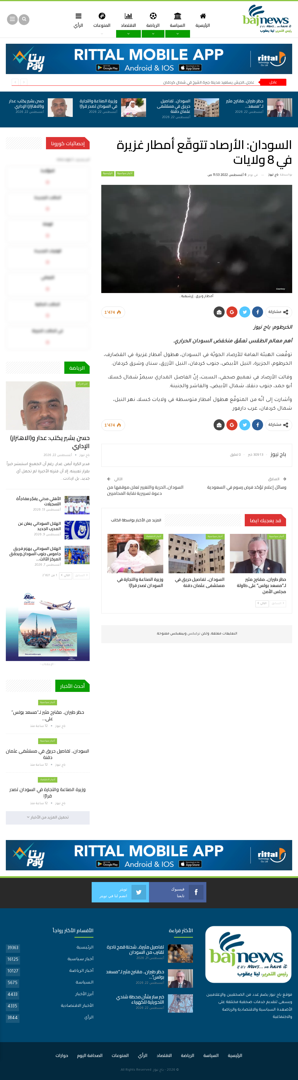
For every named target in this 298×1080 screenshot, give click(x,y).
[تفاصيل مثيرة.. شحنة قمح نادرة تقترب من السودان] (180, 953)
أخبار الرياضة (81, 971)
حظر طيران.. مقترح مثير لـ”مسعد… (244, 103)
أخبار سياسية (124, 173)
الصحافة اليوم (90, 1055)
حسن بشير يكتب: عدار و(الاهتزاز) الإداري (26, 103)
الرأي (78, 25)
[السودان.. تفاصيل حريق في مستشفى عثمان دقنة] (206, 107)
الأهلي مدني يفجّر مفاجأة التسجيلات (38, 501)
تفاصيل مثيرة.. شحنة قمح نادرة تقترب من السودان (135, 949)
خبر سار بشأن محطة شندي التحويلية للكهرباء (140, 999)
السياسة (177, 25)
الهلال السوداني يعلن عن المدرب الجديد (39, 526)
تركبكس (193, 634)
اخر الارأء (83, 384)
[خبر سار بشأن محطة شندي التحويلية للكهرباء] (180, 1003)
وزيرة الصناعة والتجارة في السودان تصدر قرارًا (98, 103)
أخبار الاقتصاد (153, 536)
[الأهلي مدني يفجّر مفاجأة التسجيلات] (77, 505)
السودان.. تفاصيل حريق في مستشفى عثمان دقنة (173, 106)
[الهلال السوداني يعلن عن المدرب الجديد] (77, 530)
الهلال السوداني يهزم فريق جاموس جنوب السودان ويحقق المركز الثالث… (35, 554)
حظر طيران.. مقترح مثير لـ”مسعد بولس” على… (47, 715)
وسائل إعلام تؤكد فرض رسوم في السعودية (246, 487)
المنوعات (102, 25)
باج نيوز (158, 1070)
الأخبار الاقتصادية (77, 1006)
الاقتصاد (128, 25)
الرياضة (153, 25)
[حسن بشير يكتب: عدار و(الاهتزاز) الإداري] (60, 107)
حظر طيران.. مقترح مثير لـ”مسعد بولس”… (135, 974)
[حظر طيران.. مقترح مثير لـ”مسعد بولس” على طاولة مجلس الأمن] (279, 107)
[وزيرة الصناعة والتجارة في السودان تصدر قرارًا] (133, 107)
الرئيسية (203, 25)
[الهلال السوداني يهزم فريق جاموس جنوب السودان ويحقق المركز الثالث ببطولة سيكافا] (77, 555)
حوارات (62, 1055)
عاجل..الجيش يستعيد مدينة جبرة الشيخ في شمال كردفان (208, 82)
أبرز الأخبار (84, 994)
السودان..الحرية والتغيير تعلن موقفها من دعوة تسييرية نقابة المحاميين (145, 490)
